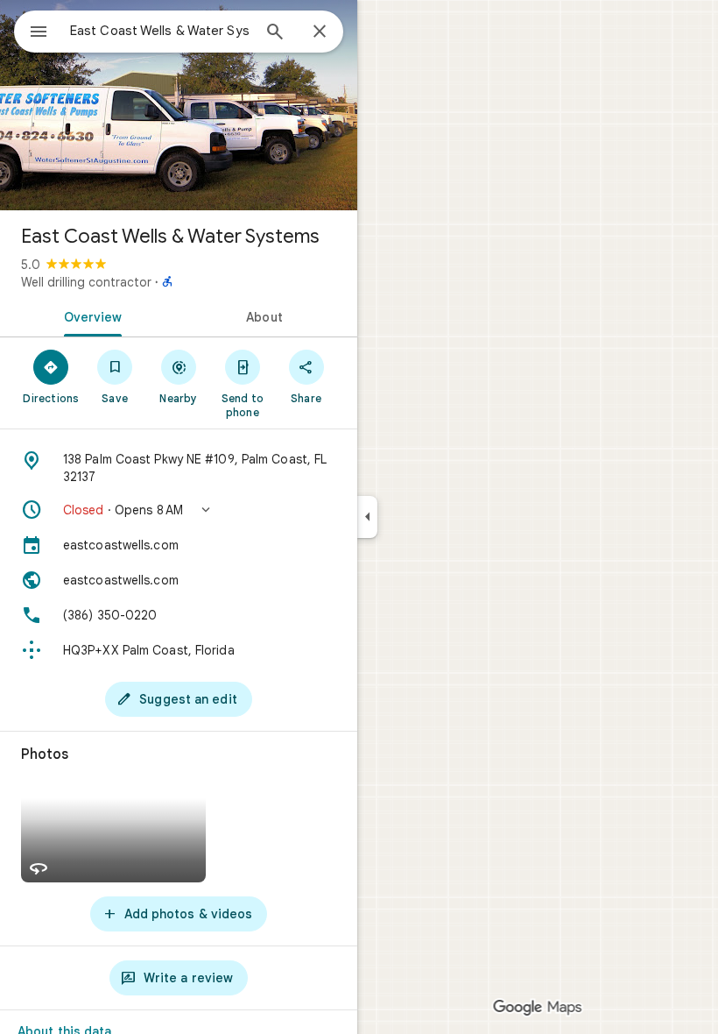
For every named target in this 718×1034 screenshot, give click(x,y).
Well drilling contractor (86, 282)
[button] (178, 510)
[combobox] (160, 30)
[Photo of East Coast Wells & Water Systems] (178, 105)
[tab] (89, 315)
